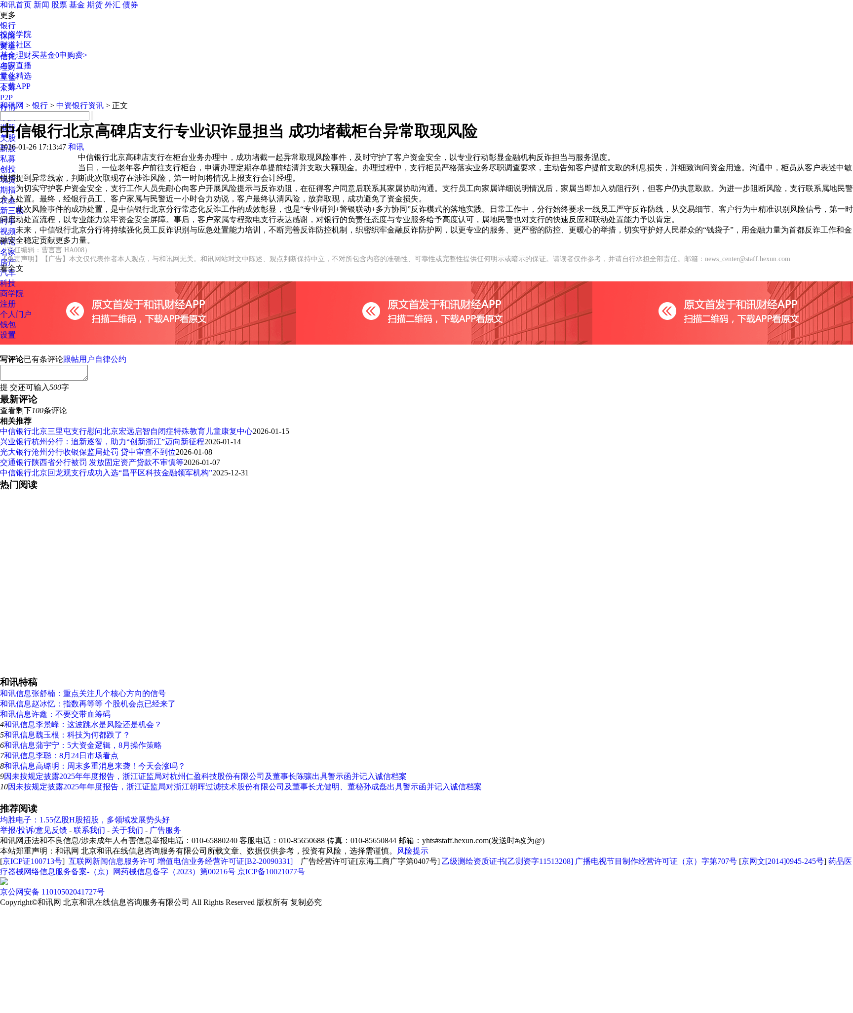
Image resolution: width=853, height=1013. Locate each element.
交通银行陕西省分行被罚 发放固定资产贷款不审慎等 (92, 462)
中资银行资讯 (80, 105)
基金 (77, 4)
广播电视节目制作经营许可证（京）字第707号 (656, 861)
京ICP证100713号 (32, 861)
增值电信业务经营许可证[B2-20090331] (225, 861)
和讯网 (12, 105)
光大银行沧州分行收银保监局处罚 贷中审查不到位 (88, 452)
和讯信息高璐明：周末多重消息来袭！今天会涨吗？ (95, 766)
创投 (8, 169)
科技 (8, 283)
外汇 (112, 4)
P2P (6, 97)
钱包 (8, 324)
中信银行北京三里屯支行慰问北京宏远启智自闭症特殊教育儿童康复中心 (126, 431)
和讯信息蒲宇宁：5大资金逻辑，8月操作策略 (83, 745)
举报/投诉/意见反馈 (33, 830)
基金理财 (16, 55)
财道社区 (16, 44)
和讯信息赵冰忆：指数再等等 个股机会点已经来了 (88, 704)
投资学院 (16, 34)
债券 (130, 4)
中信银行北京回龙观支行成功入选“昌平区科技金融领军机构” (106, 472)
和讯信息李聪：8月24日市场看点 (61, 755)
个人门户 (16, 314)
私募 (8, 159)
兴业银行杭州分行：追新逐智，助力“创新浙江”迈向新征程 (102, 441)
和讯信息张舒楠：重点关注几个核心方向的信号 (83, 693)
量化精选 (16, 76)
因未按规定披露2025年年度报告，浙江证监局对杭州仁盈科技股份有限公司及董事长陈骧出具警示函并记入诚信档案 (205, 776)
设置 (8, 335)
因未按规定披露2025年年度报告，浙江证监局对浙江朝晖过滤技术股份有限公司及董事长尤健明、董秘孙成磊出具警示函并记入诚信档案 (245, 786)
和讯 (76, 147)
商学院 (12, 293)
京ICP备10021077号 (271, 871)
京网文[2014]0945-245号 (782, 861)
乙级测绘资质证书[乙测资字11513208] (507, 861)
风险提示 (412, 851)
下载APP (15, 86)
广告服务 (165, 830)
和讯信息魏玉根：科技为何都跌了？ (67, 735)
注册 (8, 304)
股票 (59, 4)
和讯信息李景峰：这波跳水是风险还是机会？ (83, 724)
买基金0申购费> (59, 55)
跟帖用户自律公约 (94, 359)
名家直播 (16, 65)
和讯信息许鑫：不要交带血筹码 (55, 714)
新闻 (41, 4)
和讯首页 (16, 4)
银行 (8, 25)
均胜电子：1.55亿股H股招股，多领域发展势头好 (85, 820)
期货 (95, 4)
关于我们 (127, 830)
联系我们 (89, 830)
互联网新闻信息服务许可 (112, 861)
